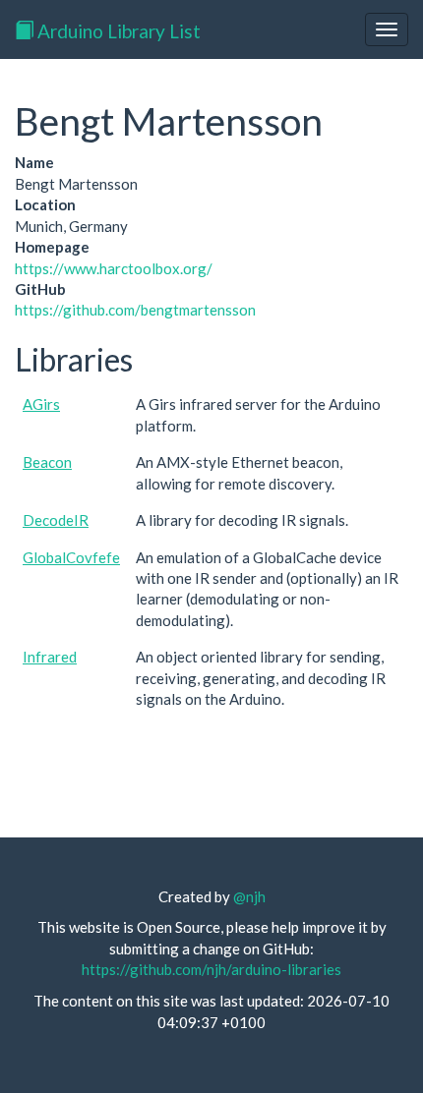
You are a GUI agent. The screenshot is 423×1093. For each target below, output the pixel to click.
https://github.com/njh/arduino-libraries (211, 969)
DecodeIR (56, 520)
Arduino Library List (117, 31)
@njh (249, 896)
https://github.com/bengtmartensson (135, 309)
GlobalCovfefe (71, 557)
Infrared (50, 656)
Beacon (47, 462)
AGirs (41, 404)
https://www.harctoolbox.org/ (113, 268)
